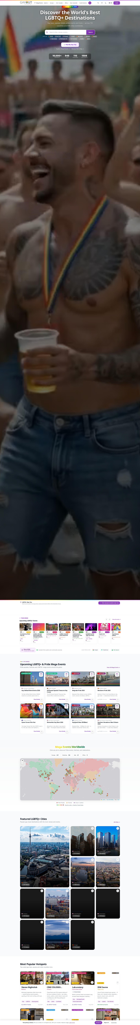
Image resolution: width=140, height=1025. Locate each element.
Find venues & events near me (110, 603)
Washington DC (63, 38)
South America (83, 3)
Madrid (94, 36)
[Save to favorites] (41, 982)
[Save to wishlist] (41, 699)
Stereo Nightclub (29, 987)
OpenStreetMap (110, 799)
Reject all (106, 1022)
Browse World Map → (78, 49)
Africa (66, 3)
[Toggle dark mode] (105, 3)
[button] (70, 773)
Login (116, 3)
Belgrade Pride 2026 (78, 690)
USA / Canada (59, 3)
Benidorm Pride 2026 (104, 690)
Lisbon (88, 38)
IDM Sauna (103, 987)
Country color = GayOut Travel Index (74, 805)
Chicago (65, 36)
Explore (46, 3)
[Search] (98, 3)
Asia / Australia (73, 3)
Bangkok (87, 36)
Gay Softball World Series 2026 (31, 690)
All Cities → (117, 822)
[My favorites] (102, 3)
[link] (52, 636)
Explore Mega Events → (63, 49)
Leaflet (103, 799)
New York (58, 36)
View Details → (37, 699)
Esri (118, 799)
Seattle (81, 38)
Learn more (72, 1022)
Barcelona (80, 36)
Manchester (53, 38)
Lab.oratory (77, 987)
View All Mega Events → (113, 667)
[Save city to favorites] (67, 828)
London (72, 36)
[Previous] (106, 619)
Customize (114, 1022)
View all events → (116, 619)
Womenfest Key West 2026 (55, 722)
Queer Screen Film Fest (28, 722)
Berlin (51, 36)
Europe (51, 3)
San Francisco (73, 38)
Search (91, 32)
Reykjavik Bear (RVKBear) (80, 722)
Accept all (98, 1022)
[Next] (109, 619)
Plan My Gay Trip (71, 44)
